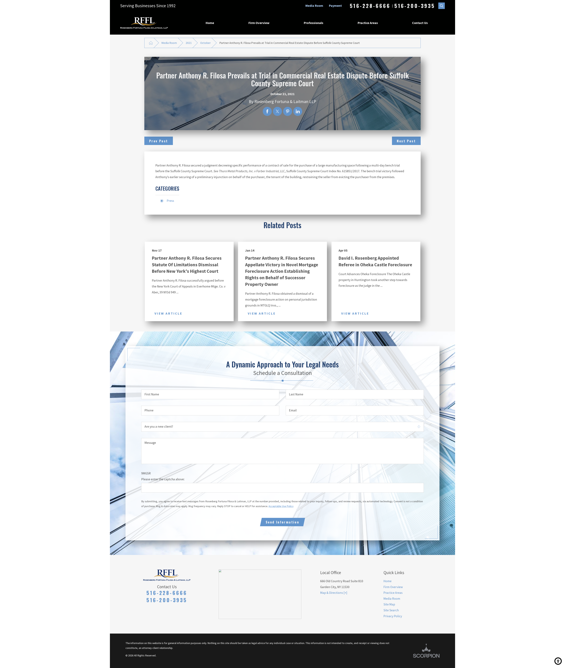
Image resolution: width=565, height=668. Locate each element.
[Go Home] (150, 43)
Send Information (282, 522)
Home (210, 23)
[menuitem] (209, 23)
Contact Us (420, 23)
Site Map (389, 604)
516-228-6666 (370, 6)
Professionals (313, 23)
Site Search (391, 610)
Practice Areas (368, 23)
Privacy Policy (392, 616)
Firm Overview (258, 23)
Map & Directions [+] (333, 593)
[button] (558, 661)
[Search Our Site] (441, 6)
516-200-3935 (414, 6)
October (205, 43)
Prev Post (158, 141)
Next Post (406, 141)
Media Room (314, 6)
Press (170, 201)
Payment (335, 6)
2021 (189, 43)
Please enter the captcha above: (163, 479)
